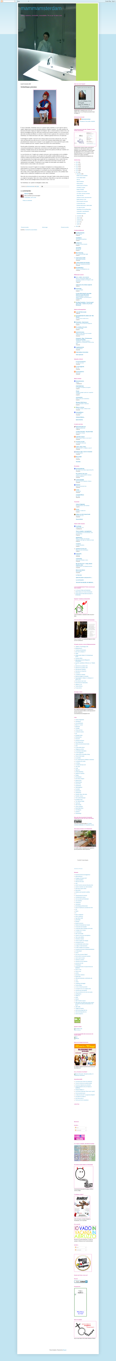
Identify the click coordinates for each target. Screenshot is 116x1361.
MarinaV (26, 193)
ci (75, 893)
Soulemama (78, 790)
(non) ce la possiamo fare (81, 486)
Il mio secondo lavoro (80, 1093)
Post (77, 1127)
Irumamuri (77, 672)
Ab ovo (78, 179)
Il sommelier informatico (80, 751)
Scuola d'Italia (78, 985)
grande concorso (79, 923)
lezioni (76, 952)
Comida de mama (79, 731)
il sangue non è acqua (80, 930)
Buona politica (79, 571)
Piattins (77, 775)
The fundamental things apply (82, 254)
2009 (77, 168)
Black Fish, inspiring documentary (83, 264)
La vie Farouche (80, 580)
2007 (77, 172)
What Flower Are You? (80, 1313)
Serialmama (78, 785)
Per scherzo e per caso (81, 473)
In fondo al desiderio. (80, 545)
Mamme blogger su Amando (81, 676)
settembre (79, 220)
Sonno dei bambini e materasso (82, 403)
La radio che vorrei (80, 362)
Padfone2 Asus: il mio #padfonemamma (84, 566)
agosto (78, 221)
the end (77, 367)
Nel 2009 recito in (79, 1098)
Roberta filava (78, 782)
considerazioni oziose (80, 897)
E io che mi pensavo (81, 361)
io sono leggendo (80, 366)
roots (76, 980)
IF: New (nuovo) (79, 453)
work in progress (79, 1013)
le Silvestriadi (78, 951)
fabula (76, 911)
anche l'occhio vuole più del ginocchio (84, 885)
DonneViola (78, 288)
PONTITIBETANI (80, 386)
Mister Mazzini (79, 234)
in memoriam (78, 932)
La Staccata (79, 575)
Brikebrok (77, 726)
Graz (76, 745)
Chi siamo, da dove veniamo (83, 193)
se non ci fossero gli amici (81, 987)
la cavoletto (78, 758)
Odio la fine (78, 372)
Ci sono (77, 457)
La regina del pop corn (80, 764)
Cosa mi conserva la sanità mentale (83, 1083)
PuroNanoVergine (80, 232)
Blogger (64, 1350)
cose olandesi (78, 900)
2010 (77, 166)
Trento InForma (78, 686)
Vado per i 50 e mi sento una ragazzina (84, 323)
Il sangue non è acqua (82, 191)
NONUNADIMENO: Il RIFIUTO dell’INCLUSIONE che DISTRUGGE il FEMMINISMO (83, 297)
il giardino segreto (80, 436)
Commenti (78, 1130)
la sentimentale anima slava (81, 944)
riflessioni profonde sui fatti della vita (83, 978)
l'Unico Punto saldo (79, 756)
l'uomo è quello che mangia (81, 940)
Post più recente (25, 227)
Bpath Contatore (77, 1030)
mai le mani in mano (80, 958)
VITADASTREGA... (80, 417)
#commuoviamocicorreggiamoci (82, 874)
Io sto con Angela (79, 289)
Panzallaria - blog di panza (82, 322)
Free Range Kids (79, 742)
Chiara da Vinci (79, 730)
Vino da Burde (79, 519)
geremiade (77, 919)
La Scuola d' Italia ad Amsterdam (82, 590)
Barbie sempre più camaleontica (82, 398)
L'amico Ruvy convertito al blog (82, 754)
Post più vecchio (65, 227)
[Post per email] (42, 186)
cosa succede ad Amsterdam (82, 899)
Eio (76, 733)
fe (75, 912)
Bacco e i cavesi (79, 725)
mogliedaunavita (80, 347)
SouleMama (79, 237)
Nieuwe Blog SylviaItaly (80, 259)
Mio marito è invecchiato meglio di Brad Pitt (84, 469)
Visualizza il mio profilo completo (87, 121)
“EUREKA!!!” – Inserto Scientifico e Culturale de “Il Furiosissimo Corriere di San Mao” (85, 342)
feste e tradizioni (79, 916)
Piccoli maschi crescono (82, 201)
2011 (77, 164)
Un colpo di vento (81, 207)
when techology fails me (81, 1012)
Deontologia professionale (81, 906)
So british (77, 789)
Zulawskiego (78, 813)
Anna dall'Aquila (79, 723)
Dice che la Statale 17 (80, 651)
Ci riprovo (78, 543)
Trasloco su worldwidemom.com (82, 269)
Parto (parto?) (80, 183)
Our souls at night (79, 328)
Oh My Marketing (79, 771)
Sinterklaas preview (81, 213)
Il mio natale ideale (81, 177)
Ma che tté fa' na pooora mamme (82, 956)
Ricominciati (78, 249)
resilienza (78, 555)
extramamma (79, 397)
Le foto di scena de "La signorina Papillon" (85, 1094)
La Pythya (77, 763)
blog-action (78, 890)
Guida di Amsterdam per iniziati (82, 925)
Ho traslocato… (79, 413)
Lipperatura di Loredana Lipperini (84, 284)
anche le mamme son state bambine (83, 886)
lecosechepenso (80, 371)
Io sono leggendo (79, 752)
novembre (79, 216)
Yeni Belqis (78, 526)
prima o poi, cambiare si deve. (82, 560)
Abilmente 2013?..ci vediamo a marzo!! (84, 448)
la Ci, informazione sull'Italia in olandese (84, 759)
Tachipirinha (78, 792)
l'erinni (77, 489)
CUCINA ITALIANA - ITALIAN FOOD (84, 431)
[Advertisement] (45, 214)
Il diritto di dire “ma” (80, 527)
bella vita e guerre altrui (80, 888)
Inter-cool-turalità (79, 933)
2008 (77, 170)
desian (77, 509)
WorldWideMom (79, 267)
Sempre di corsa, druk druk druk (84, 197)
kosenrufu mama (80, 332)
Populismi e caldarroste (81, 510)
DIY (76, 909)
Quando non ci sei (79, 515)
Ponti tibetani (78, 777)
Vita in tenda (78, 804)
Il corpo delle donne (80, 747)
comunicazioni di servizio (81, 895)
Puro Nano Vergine (79, 778)
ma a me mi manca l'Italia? (81, 954)
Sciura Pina (78, 783)
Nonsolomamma (80, 381)
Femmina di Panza (79, 740)
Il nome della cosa (81, 203)
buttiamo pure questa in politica (82, 892)
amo (76, 883)
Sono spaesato (79, 354)
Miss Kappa (79, 456)
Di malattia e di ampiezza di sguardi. (83, 387)
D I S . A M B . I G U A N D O (82, 277)
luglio (78, 224)
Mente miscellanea (80, 570)
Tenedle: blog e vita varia (81, 794)
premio (77, 973)
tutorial (77, 999)
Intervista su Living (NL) (80, 671)
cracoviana (78, 904)
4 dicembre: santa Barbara (83, 211)
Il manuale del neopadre (81, 926)
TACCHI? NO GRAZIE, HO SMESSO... (85, 582)
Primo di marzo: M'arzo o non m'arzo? (84, 438)
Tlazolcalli (77, 803)
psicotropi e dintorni (79, 974)
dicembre (79, 173)
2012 (77, 162)
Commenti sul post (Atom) (31, 229)
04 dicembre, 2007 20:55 (30, 197)
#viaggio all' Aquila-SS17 (81, 878)
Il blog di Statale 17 (79, 1089)
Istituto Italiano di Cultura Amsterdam (83, 592)
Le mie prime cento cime (81, 442)
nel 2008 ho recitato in (80, 1096)
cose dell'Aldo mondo (81, 312)
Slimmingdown (78, 787)
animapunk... (79, 553)
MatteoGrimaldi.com (81, 426)
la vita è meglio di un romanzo (82, 947)
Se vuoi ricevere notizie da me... (82, 318)
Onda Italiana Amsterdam (82, 352)
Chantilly (77, 728)
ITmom (77, 391)
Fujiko (76, 653)
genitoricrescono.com (81, 548)
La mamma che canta (80, 761)
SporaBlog (78, 247)
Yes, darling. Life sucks (81, 327)
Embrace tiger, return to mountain (84, 451)
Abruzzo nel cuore (79, 881)
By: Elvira (78, 496)
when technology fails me (81, 1010)
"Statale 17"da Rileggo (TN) (81, 646)
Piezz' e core (78, 969)
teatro (76, 997)
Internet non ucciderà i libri (81, 666)
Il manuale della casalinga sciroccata (83, 928)
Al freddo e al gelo (81, 187)
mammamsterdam (41, 8)
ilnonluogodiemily (80, 468)
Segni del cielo (80, 195)
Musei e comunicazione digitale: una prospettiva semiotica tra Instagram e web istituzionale (84, 280)
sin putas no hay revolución (81, 244)
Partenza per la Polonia (82, 185)
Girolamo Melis (78, 658)
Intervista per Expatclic (80, 669)
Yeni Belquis (78, 809)
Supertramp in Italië (80, 257)
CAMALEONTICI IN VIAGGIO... (83, 262)
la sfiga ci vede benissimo (81, 945)
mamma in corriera (79, 959)
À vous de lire (78, 688)
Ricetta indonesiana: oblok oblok (84, 205)
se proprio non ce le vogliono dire (83, 988)
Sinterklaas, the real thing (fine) (84, 209)
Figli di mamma (80, 181)
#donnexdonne (78, 876)
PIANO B (78, 485)
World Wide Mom (79, 808)
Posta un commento (27, 200)
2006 (77, 226)
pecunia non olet (79, 963)
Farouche (77, 738)
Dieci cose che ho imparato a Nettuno (83, 481)
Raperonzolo (78, 780)
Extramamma (78, 737)
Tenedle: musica (79, 796)
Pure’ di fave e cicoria (80, 433)
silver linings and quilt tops (81, 239)
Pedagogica (78, 964)
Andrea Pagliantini (80, 504)
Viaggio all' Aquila (79, 1008)
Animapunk (78, 721)
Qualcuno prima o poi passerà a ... (84, 577)
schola (76, 981)
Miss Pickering (79, 252)
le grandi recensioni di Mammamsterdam (84, 949)
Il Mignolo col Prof (79, 749)
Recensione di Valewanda (81, 682)
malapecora (79, 242)
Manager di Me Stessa (81, 402)
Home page (45, 227)
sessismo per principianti (81, 990)
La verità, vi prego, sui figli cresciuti (83, 408)
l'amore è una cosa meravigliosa (82, 935)
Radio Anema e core (81, 199)
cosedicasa (78, 902)
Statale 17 (77, 995)
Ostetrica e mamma (79, 773)
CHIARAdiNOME (80, 479)
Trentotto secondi (80, 441)
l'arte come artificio (79, 937)
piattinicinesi (79, 537)
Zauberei (77, 811)
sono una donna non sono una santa (83, 992)
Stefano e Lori (78, 684)
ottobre (78, 218)
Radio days (78, 976)
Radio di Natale (80, 189)
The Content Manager (80, 797)
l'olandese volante (79, 938)
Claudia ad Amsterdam (80, 650)
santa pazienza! (79, 348)
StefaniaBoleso (79, 412)
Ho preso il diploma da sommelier (83, 1085)
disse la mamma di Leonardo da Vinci (84, 907)
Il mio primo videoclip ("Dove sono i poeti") (85, 1091)
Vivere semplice (79, 806)
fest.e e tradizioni (79, 914)
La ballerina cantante (80, 674)
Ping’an (77, 382)
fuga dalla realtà (79, 918)
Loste (76, 768)
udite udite (77, 1006)
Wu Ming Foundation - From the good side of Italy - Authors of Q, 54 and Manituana (84, 304)
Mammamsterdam (86, 119)
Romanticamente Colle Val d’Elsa (82, 505)
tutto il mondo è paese (80, 1000)
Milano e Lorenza (80, 407)
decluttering (78, 491)
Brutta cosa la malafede (82, 175)
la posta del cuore (79, 942)
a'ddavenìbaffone (79, 880)
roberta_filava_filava (81, 446)
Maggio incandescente (80, 428)
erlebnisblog (79, 558)
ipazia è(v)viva (79, 419)
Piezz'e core (78, 971)
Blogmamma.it (78, 648)
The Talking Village (79, 801)
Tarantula (78, 461)
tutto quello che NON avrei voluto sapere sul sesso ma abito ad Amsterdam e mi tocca (84, 1004)
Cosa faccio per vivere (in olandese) (83, 1081)
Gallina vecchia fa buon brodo (83, 514)
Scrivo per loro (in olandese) (81, 1100)
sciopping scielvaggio (80, 983)
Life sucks (77, 766)
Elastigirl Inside (78, 735)
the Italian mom (78, 799)
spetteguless (78, 994)
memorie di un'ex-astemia (81, 961)
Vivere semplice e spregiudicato (83, 531)
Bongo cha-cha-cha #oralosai (82, 550)
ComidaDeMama (80, 494)
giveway (77, 921)
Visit (78, 868)
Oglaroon (77, 770)
